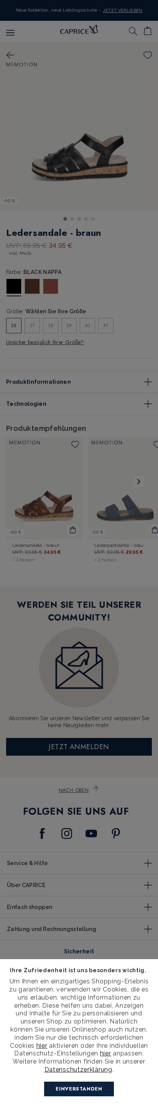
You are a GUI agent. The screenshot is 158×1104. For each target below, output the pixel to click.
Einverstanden (79, 1088)
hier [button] (105, 1053)
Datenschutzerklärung (78, 1069)
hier (42, 1045)
